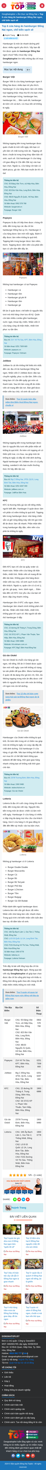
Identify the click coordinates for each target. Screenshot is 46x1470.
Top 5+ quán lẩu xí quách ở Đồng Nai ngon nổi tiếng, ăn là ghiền (34, 1277)
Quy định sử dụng (12, 1400)
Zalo (25, 1353)
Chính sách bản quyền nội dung (18, 1413)
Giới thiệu (8, 1372)
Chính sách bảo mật (13, 1405)
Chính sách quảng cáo (14, 1409)
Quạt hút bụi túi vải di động (21, 1363)
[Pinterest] (33, 1456)
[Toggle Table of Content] (26, 70)
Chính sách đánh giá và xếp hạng (19, 1418)
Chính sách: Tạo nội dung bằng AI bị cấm (23, 1422)
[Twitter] (18, 1456)
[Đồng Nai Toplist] (23, 5)
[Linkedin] (23, 1456)
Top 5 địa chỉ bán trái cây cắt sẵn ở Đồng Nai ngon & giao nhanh (11, 1277)
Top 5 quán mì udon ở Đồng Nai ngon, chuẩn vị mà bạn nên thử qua (34, 1311)
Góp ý (7, 1381)
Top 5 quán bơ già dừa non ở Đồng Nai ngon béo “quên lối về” (12, 1242)
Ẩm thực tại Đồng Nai (27, 14)
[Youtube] (28, 1456)
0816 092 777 (15, 1353)
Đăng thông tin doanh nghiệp (17, 1390)
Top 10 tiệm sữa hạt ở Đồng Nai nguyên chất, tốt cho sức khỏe (33, 1242)
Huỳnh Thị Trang (26, 1359)
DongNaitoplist (8, 14)
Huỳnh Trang (10, 35)
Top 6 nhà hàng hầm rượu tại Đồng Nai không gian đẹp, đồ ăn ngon (11, 1313)
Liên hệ (7, 1377)
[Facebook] (13, 1456)
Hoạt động (9, 1385)
